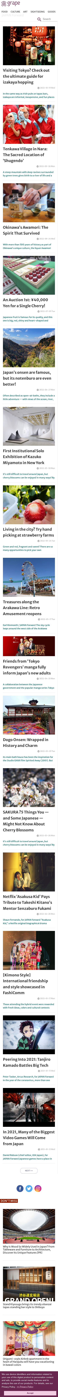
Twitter (29, 1188)
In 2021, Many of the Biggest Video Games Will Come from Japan (29, 1138)
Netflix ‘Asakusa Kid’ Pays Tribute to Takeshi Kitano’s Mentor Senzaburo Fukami (27, 902)
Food (5, 11)
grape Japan (10, 4)
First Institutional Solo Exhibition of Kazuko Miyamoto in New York (23, 457)
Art (25, 11)
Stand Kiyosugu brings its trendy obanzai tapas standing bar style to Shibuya (27, 1306)
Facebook (20, 1188)
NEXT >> (29, 1171)
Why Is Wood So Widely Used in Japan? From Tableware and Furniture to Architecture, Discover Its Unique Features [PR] (29, 1249)
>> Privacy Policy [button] (25, 1386)
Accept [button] (30, 1393)
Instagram (37, 1188)
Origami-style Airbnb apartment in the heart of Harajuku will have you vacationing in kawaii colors (28, 1361)
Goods (52, 11)
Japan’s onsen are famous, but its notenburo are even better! (27, 378)
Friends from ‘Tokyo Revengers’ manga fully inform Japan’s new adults (27, 667)
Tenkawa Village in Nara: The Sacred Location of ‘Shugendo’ (25, 155)
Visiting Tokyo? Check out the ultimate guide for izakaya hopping (26, 76)
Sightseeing (38, 11)
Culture (15, 11)
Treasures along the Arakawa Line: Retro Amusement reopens (22, 608)
